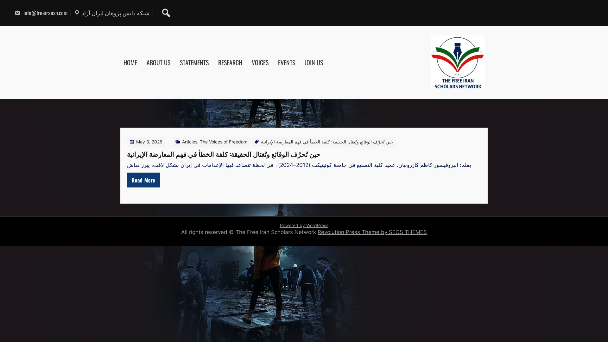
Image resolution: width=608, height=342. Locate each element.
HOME (130, 62)
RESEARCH (230, 62)
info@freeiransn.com (44, 13)
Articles (189, 141)
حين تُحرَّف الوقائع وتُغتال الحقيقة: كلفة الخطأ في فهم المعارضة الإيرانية (327, 141)
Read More (143, 180)
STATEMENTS (194, 62)
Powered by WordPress (304, 225)
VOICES (260, 62)
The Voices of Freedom (223, 141)
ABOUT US (158, 62)
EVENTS (286, 62)
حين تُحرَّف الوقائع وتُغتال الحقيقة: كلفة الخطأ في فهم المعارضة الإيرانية (223, 154)
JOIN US (314, 62)
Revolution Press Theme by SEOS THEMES (372, 232)
